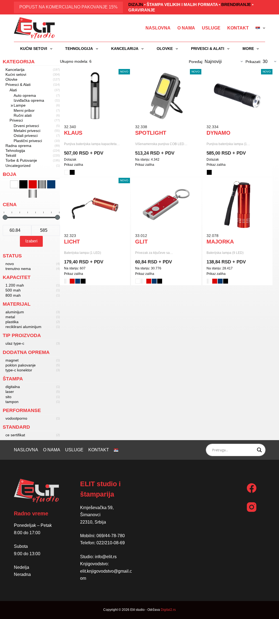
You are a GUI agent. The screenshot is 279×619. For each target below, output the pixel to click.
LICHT (72, 242)
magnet (12, 360)
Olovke (165, 48)
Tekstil (10, 155)
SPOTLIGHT (150, 133)
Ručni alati (23, 115)
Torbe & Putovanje (21, 160)
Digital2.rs (168, 610)
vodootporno (16, 418)
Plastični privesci (28, 141)
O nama (186, 28)
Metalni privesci (27, 130)
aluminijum (14, 312)
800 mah (13, 295)
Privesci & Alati (207, 48)
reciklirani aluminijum (23, 326)
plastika (12, 322)
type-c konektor (18, 370)
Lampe (20, 105)
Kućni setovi (33, 48)
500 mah (13, 290)
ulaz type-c (14, 343)
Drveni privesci (26, 126)
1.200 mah (14, 285)
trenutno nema (18, 268)
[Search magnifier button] (259, 450)
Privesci (16, 120)
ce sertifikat (15, 435)
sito (8, 397)
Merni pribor (24, 110)
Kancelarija (124, 48)
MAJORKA (220, 242)
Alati (13, 90)
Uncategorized (18, 165)
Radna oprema (18, 145)
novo (9, 264)
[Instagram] (251, 507)
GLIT (141, 242)
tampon (12, 401)
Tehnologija (79, 48)
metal (10, 317)
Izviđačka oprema (29, 100)
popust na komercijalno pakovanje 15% (68, 7)
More (248, 48)
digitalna (12, 386)
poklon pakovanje (20, 365)
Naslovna (158, 28)
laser (9, 391)
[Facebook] (251, 488)
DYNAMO (219, 133)
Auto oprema (25, 95)
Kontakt (238, 28)
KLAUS (73, 133)
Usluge (211, 28)
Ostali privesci (26, 135)
